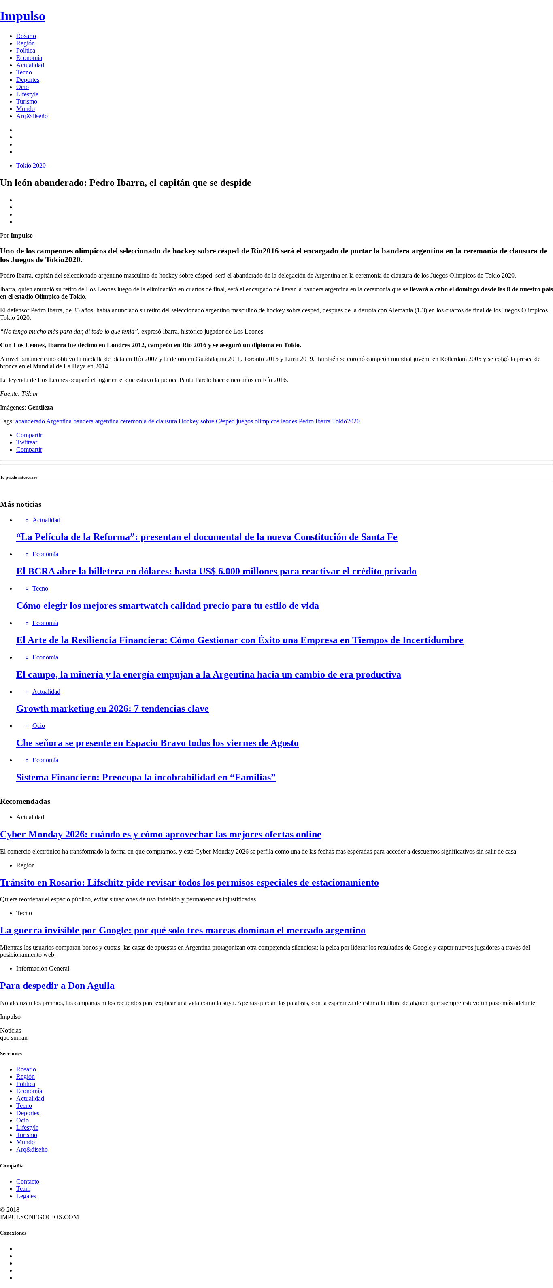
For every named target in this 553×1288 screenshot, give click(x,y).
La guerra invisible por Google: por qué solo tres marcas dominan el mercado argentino (183, 930)
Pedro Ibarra (314, 421)
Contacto (27, 1181)
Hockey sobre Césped (207, 421)
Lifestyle (27, 94)
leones (289, 421)
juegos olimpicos (257, 421)
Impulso (22, 16)
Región (25, 43)
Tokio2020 (346, 421)
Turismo (26, 101)
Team (23, 1188)
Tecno (24, 72)
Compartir (29, 434)
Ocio (22, 86)
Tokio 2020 (31, 165)
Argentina (59, 421)
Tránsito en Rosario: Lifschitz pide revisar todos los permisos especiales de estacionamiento (189, 882)
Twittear (26, 442)
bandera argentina (96, 421)
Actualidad (30, 65)
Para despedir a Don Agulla (57, 985)
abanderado (30, 421)
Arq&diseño (32, 116)
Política (25, 50)
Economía (29, 57)
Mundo (25, 108)
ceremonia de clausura (148, 421)
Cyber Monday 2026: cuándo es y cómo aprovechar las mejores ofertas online (160, 834)
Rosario (26, 35)
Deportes (27, 79)
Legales (26, 1195)
